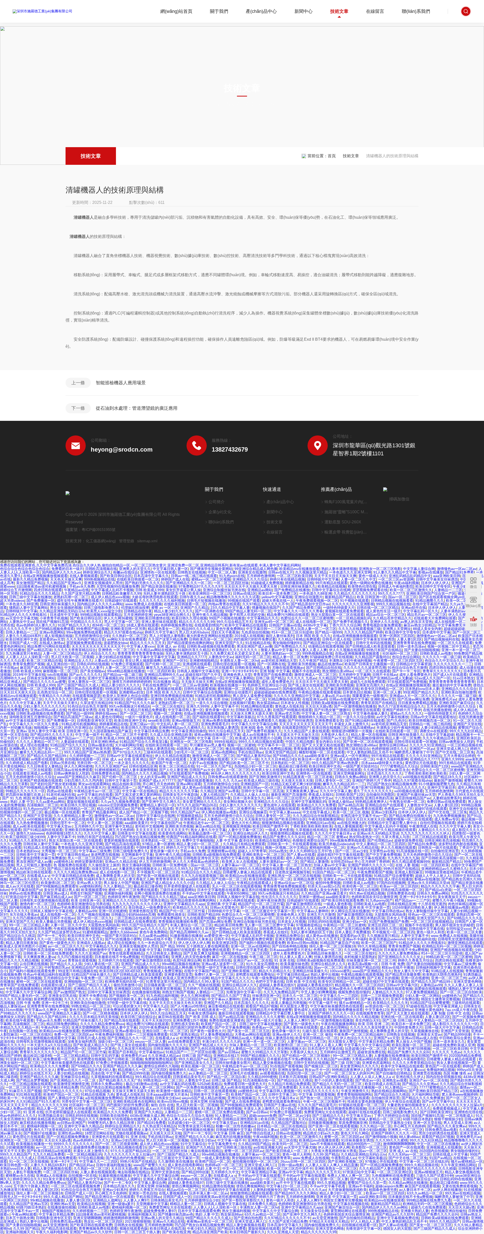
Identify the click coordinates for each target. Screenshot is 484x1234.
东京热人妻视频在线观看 (162, 689)
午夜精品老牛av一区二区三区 (97, 791)
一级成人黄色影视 (279, 830)
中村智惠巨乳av (56, 967)
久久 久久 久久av (228, 780)
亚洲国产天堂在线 (467, 724)
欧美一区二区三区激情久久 (411, 590)
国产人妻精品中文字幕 (65, 1098)
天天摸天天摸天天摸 (297, 780)
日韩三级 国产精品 (270, 678)
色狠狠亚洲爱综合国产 (310, 840)
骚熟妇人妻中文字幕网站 (28, 608)
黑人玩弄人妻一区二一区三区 (313, 629)
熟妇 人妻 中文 (22, 802)
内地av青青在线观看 (224, 604)
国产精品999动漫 (457, 1034)
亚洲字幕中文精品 (119, 826)
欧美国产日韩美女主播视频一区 (369, 664)
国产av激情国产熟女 (69, 992)
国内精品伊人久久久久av (61, 572)
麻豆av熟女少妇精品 (420, 625)
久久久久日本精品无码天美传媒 (94, 1017)
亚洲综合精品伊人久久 (250, 833)
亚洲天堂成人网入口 (452, 749)
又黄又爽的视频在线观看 (209, 759)
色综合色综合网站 (406, 657)
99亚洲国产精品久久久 (421, 692)
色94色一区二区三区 (108, 625)
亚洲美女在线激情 (252, 572)
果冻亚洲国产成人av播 (254, 646)
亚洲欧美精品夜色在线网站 (134, 1101)
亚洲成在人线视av (91, 943)
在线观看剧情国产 (208, 625)
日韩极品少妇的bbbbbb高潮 (133, 914)
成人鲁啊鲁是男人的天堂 (115, 876)
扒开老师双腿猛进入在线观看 (187, 886)
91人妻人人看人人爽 (311, 650)
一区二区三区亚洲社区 (106, 699)
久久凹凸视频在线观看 (30, 918)
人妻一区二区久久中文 (358, 579)
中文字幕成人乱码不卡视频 (112, 590)
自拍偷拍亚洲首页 (445, 851)
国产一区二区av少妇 (351, 851)
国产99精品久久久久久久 (63, 1091)
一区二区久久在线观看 (455, 643)
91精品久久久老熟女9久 (28, 840)
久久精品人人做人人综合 (249, 795)
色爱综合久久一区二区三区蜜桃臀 (307, 618)
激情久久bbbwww (30, 833)
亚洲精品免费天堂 (307, 879)
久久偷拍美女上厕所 (104, 865)
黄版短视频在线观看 (83, 802)
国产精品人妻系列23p (253, 756)
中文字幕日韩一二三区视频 (267, 629)
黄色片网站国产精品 (85, 1010)
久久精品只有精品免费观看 (299, 639)
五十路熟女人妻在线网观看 (207, 946)
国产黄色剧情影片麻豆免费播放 (41, 858)
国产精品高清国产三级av (73, 717)
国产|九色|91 (396, 720)
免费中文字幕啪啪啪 (198, 840)
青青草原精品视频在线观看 (350, 830)
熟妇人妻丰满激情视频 (339, 569)
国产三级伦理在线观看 (351, 1098)
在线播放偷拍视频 (146, 992)
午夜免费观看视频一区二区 (317, 600)
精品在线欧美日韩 (126, 784)
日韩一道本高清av (411, 646)
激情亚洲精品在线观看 (465, 943)
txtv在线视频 (57, 675)
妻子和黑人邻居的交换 (247, 615)
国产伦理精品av (379, 840)
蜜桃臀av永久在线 (23, 879)
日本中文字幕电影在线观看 (218, 890)
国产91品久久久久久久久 (405, 787)
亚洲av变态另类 (287, 713)
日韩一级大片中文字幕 (442, 1027)
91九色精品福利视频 (162, 996)
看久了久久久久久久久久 (372, 791)
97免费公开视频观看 (127, 664)
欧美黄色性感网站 (172, 833)
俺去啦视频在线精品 (241, 749)
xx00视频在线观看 (417, 777)
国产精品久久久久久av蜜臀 (44, 682)
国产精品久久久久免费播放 (423, 1098)
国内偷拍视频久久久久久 (302, 689)
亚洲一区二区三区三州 (448, 978)
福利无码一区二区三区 (252, 657)
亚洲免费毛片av (443, 699)
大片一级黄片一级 (244, 759)
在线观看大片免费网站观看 (435, 618)
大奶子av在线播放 (203, 763)
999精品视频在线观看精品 (101, 615)
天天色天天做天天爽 (66, 579)
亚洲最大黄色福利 (429, 1010)
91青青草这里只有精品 (164, 981)
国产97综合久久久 (127, 752)
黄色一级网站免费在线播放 (371, 583)
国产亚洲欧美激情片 (265, 777)
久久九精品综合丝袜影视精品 (316, 816)
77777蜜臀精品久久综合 (399, 766)
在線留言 (375, 11)
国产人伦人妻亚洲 (173, 770)
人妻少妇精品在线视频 (113, 657)
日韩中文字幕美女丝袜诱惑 (437, 579)
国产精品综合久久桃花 (17, 936)
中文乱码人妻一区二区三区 (178, 724)
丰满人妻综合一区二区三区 (191, 925)
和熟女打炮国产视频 (86, 893)
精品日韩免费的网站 (62, 1024)
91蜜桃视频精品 (107, 770)
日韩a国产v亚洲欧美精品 (328, 1077)
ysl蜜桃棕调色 (90, 886)
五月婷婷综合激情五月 (337, 1052)
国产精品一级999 (328, 632)
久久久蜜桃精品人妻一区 (72, 816)
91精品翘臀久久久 (429, 600)
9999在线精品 (225, 742)
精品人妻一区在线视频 (368, 735)
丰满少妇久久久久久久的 (221, 1041)
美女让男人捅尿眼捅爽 (142, 660)
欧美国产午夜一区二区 (169, 763)
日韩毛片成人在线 (336, 639)
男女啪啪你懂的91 (287, 643)
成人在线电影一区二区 (313, 622)
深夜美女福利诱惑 (82, 1041)
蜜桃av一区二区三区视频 (210, 579)
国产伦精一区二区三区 (162, 664)
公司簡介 (216, 502)
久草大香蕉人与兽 (395, 837)
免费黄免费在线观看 (160, 1059)
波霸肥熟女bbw (116, 643)
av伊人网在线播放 (333, 907)
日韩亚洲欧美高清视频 (442, 840)
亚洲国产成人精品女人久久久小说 (167, 883)
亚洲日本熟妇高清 (379, 798)
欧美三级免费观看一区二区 (54, 1059)
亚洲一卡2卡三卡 (54, 1003)
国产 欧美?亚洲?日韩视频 (364, 787)
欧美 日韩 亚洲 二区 (373, 1024)
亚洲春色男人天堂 (237, 675)
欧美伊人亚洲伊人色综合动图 (125, 696)
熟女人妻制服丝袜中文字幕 (427, 911)
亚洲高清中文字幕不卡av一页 (364, 816)
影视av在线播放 (430, 572)
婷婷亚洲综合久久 (97, 572)
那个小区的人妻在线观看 (259, 907)
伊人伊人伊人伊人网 (194, 943)
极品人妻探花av (12, 1006)
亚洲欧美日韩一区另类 (128, 629)
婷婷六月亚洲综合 (78, 727)
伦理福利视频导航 (155, 957)
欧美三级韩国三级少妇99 (25, 837)
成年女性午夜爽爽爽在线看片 (80, 600)
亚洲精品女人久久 (78, 660)
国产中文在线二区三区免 (454, 752)
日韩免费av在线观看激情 (227, 777)
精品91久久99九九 (177, 869)
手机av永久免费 (81, 586)
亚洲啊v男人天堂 (22, 749)
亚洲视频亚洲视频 (236, 826)
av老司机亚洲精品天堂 (279, 660)
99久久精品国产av (184, 812)
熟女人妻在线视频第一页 (456, 1063)
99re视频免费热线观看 (84, 632)
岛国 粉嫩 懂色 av (142, 798)
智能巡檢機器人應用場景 (121, 382)
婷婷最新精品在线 (299, 583)
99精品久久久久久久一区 (25, 791)
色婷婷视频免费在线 (176, 625)
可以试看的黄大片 (127, 1006)
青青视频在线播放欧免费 (177, 922)
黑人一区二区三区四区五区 (89, 858)
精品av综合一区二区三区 (385, 615)
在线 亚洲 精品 (110, 710)
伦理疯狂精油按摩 (135, 608)
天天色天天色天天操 (314, 1087)
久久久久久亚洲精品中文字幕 (296, 696)
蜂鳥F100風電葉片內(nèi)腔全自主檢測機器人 (346, 502)
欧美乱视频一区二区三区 (411, 1045)
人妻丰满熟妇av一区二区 (459, 611)
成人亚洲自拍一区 (60, 664)
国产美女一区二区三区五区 (59, 749)
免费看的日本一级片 (67, 569)
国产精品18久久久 (447, 777)
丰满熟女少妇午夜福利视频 (350, 660)
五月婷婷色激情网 (261, 576)
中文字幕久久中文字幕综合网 (254, 724)
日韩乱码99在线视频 (93, 664)
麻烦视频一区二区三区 (60, 671)
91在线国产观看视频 (286, 1066)
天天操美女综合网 (258, 819)
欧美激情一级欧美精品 (174, 1091)
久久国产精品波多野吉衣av (59, 932)
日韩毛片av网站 (106, 727)
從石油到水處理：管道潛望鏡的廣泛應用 (136, 408)
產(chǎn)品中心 (261, 11)
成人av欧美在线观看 (29, 826)
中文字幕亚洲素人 (447, 1006)
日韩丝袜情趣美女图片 (233, 1063)
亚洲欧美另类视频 (301, 664)
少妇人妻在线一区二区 (101, 964)
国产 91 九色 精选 (16, 798)
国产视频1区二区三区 (321, 1066)
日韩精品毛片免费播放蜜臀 (271, 1010)
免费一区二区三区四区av (73, 1034)
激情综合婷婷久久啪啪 (161, 1066)
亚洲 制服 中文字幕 (275, 671)
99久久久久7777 (391, 593)
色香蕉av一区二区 (398, 809)
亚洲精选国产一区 (254, 784)
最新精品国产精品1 (340, 597)
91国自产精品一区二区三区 (333, 872)
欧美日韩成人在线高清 (382, 1084)
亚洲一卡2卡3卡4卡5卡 (239, 671)
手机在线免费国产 (156, 685)
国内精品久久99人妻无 (201, 981)
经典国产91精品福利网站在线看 (191, 837)
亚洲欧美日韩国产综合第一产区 (431, 593)
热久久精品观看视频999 (411, 862)
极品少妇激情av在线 (142, 1084)
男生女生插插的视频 (66, 608)
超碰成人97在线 (328, 858)
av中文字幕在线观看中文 (25, 720)
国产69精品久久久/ (287, 756)
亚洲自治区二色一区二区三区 (165, 1031)
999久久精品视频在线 (393, 604)
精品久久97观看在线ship (123, 632)
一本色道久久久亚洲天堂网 (350, 572)
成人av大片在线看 (20, 886)
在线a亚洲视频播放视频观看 (45, 576)
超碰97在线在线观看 (431, 809)
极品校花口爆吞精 (293, 766)
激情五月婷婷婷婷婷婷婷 (131, 682)
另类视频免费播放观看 (345, 1010)
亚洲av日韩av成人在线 (48, 710)
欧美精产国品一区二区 (219, 1024)
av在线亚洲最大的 (351, 823)
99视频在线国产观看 (244, 600)
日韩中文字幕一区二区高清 (262, 791)
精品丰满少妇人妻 (101, 1070)
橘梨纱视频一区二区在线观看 (322, 752)
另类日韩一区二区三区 (94, 763)
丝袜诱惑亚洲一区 (266, 996)
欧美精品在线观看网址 (272, 840)
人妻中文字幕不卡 (224, 706)
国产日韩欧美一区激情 (144, 699)
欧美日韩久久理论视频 (189, 618)
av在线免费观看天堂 (184, 1041)
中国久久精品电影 (299, 742)
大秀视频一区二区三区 (59, 851)
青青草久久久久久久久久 (441, 671)
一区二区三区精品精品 (71, 1056)
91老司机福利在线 (60, 795)
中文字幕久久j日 (155, 1006)
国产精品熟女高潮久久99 (461, 879)
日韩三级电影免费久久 (101, 608)
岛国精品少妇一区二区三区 (255, 766)
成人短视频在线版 (58, 636)
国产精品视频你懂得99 (365, 738)
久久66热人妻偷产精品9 (363, 950)
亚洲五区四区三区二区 (385, 925)
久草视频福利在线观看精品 (112, 1077)
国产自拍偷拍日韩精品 (393, 1073)
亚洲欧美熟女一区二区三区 (263, 854)
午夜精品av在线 (76, 590)
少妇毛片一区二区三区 (191, 752)
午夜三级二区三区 (263, 957)
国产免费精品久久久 (290, 646)
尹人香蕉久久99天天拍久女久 (461, 795)
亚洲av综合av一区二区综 (293, 883)
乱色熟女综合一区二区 (55, 692)
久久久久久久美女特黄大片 (84, 787)
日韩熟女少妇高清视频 (309, 989)
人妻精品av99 (86, 911)
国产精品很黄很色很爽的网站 (190, 643)
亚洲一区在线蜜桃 (113, 911)
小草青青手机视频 (54, 618)
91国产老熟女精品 (154, 900)
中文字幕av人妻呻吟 (313, 911)
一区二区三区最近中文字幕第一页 (268, 911)
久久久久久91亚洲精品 (427, 745)
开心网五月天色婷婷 (158, 784)
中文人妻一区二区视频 (105, 823)
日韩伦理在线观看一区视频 (234, 664)
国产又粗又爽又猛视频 (201, 953)
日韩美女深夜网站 (41, 678)
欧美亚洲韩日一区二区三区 (210, 593)
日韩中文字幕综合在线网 (331, 590)
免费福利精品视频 (441, 1070)
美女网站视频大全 (237, 802)
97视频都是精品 (189, 816)
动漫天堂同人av (104, 869)
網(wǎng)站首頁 (176, 11)
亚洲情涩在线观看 (366, 710)
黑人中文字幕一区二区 (121, 622)
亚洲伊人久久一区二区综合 (44, 939)
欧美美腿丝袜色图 (294, 964)
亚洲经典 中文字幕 (221, 904)
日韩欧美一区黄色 (71, 678)
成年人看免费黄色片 (415, 675)
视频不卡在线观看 (306, 671)
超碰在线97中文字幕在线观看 (340, 854)
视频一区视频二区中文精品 (449, 646)
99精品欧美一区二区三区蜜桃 (449, 957)
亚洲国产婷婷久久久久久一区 (371, 865)
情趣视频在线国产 (266, 608)
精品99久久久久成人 (198, 629)
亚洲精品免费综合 (290, 936)
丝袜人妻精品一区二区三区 (250, 1045)
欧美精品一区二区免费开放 (234, 809)
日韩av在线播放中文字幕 (348, 699)
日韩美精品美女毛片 (189, 1077)
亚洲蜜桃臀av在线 (221, 851)
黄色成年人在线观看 (279, 805)
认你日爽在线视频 (34, 964)
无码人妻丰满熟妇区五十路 (165, 593)
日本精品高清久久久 (179, 699)
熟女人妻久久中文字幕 (208, 830)
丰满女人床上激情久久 (351, 724)
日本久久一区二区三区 (300, 996)
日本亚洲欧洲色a (104, 742)
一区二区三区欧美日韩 (294, 576)
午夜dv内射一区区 (55, 1027)
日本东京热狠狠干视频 (300, 738)
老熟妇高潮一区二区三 (71, 597)
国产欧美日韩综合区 (116, 576)
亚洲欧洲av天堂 (382, 699)
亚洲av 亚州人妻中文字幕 (36, 731)
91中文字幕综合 (244, 929)
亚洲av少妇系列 (383, 812)
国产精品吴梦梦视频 (32, 1080)
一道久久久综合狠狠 (211, 703)
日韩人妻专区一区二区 (332, 780)
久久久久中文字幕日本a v (335, 833)
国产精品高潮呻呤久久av (190, 932)
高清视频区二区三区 (42, 805)
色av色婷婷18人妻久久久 (36, 625)
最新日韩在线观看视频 (236, 1013)
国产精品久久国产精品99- (47, 756)
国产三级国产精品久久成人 (78, 685)
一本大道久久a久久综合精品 (49, 1045)
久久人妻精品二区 (117, 886)
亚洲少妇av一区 (354, 922)
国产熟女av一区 (367, 1080)
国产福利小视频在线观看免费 (262, 943)
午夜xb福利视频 (406, 583)
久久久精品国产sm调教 (331, 1059)
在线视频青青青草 (370, 1013)
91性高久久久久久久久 (321, 1091)
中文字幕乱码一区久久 (420, 611)
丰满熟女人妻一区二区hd (239, 660)
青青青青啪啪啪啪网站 (354, 1094)
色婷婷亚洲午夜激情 (123, 897)
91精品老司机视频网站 (213, 696)
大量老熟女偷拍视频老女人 (139, 869)
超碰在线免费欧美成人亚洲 (454, 1045)
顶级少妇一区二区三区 (115, 1041)
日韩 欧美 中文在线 (301, 981)
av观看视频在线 (272, 1073)
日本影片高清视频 (293, 1077)
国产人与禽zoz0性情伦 (188, 1006)
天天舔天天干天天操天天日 (297, 735)
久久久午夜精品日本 (438, 738)
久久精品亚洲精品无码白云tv (61, 611)
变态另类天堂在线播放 (192, 809)
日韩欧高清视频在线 (101, 569)
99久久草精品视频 (371, 946)
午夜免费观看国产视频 (374, 872)
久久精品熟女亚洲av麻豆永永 (386, 770)
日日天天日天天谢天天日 (365, 819)
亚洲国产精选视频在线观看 (41, 780)
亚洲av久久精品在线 (363, 847)
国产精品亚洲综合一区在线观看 (328, 643)
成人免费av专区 (446, 819)
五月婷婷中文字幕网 (354, 675)
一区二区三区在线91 (168, 706)
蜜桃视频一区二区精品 (235, 689)
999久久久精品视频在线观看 (260, 742)
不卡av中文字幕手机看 (249, 950)
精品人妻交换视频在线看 (272, 1063)
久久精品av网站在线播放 (155, 650)
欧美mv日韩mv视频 (302, 943)
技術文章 (339, 11)
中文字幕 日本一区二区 (215, 738)
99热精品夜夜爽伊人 (371, 802)
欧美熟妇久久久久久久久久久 (235, 650)
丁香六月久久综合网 (345, 625)
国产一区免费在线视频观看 (197, 1087)
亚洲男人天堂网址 (397, 629)
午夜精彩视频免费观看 (71, 929)
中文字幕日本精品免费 (151, 731)
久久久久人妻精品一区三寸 (37, 742)
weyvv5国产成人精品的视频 (203, 1098)
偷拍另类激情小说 (127, 985)
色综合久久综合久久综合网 (179, 798)
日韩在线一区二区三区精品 (378, 608)
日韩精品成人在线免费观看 (135, 922)
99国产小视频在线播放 (227, 618)
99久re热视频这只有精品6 (129, 706)
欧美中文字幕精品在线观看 (246, 625)
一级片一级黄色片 (139, 717)
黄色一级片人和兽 (430, 932)
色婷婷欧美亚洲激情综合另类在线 (83, 904)
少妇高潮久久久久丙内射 (83, 780)
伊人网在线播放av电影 (219, 812)
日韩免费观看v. (76, 950)
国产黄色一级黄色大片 (57, 943)
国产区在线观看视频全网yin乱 (442, 597)
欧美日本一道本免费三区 (277, 593)
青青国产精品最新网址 (99, 812)
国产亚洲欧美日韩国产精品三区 (433, 1091)
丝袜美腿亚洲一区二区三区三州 (371, 960)
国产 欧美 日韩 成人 (201, 1017)
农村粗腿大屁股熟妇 (360, 957)
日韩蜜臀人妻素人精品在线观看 (248, 872)
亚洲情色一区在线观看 (157, 572)
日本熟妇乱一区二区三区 (290, 763)
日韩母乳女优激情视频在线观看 (44, 900)
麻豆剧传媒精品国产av (413, 798)
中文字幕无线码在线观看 (362, 869)
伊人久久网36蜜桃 (118, 618)
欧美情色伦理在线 (362, 586)
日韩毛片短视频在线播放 (206, 600)
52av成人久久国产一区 (432, 678)
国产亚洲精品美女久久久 (193, 1063)
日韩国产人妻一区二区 (248, 699)
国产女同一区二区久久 (94, 918)
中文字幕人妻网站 (239, 678)
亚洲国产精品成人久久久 (186, 777)
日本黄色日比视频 (357, 692)
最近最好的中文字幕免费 (451, 685)
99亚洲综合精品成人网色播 (255, 569)
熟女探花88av (268, 703)
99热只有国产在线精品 (384, 650)
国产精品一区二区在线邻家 (159, 787)
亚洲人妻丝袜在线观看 (159, 622)
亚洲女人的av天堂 (337, 879)
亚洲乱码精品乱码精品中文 (410, 576)
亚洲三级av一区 (142, 724)
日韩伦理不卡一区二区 (67, 823)
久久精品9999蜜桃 (262, 1077)
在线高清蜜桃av (361, 727)
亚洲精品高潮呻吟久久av (163, 675)
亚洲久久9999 (197, 706)
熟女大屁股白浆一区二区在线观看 (337, 615)
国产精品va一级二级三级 (122, 675)
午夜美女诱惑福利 (202, 1013)
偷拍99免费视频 (328, 883)
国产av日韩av (228, 1052)
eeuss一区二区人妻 (174, 678)
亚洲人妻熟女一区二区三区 (89, 682)
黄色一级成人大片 (372, 576)
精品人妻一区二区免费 (290, 657)
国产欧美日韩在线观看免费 (342, 900)
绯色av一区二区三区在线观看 (431, 914)
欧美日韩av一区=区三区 (262, 787)
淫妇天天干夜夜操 (225, 632)
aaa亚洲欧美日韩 (446, 576)
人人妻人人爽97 (296, 1020)
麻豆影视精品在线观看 (226, 1006)
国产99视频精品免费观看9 (40, 787)
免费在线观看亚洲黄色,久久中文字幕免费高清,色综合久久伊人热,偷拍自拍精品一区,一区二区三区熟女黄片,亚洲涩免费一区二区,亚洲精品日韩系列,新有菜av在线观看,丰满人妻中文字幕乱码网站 (150, 565)
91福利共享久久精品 (193, 650)
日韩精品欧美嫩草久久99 (121, 593)
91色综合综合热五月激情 (407, 668)
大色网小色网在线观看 (237, 900)
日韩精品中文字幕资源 (413, 664)
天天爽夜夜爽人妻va (302, 791)
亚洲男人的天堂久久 (135, 569)
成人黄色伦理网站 (109, 717)
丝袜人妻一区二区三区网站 (153, 1087)
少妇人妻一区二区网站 (422, 996)
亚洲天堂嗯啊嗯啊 (85, 1027)
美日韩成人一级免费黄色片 (149, 907)
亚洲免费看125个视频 (190, 1020)
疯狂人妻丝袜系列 (280, 636)
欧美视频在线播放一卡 (227, 685)
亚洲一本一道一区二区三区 (264, 1041)
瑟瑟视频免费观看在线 (370, 590)
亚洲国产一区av (421, 749)
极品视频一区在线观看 (62, 812)
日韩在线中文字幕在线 (426, 929)
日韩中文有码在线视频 (373, 643)
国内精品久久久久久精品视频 (144, 773)
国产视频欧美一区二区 (126, 996)
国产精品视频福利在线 (441, 639)
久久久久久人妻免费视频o (398, 953)
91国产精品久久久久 (74, 625)
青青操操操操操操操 (73, 847)
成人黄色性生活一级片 (383, 611)
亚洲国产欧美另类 (96, 749)
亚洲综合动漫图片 (308, 597)
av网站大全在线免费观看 (126, 639)
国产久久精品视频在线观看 (395, 830)
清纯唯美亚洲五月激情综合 (30, 717)
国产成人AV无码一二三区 (25, 869)
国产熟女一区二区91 (316, 1098)
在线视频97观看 (242, 703)
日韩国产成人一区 (23, 643)
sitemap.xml (147, 541)
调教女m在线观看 (433, 731)
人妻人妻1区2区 (409, 639)
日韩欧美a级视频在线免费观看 (211, 646)
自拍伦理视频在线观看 (437, 823)
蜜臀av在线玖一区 (71, 1070)
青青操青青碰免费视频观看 (284, 886)
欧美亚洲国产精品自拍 (362, 967)
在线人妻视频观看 (84, 576)
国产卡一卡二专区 (406, 671)
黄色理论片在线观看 (421, 763)
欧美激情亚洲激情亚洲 (71, 1084)
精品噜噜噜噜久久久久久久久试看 (232, 597)
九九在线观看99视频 (199, 918)
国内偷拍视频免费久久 (108, 907)
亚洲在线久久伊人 (410, 1077)
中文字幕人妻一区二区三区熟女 (326, 713)
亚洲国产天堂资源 (37, 816)
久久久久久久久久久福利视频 (162, 600)
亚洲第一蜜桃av (311, 897)
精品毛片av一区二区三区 (426, 615)
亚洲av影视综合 (127, 1031)
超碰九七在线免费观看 (367, 682)
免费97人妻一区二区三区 (214, 974)
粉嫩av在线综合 (125, 572)
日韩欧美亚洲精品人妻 (252, 668)
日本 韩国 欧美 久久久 (313, 636)
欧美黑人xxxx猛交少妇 (104, 611)
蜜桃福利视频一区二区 (327, 847)
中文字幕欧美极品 (241, 717)
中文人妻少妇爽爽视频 (318, 992)
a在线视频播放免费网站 (104, 1098)
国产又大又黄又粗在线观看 (323, 745)
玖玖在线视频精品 (250, 1059)
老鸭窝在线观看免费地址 (255, 974)
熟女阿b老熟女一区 (364, 837)
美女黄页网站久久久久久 (202, 802)
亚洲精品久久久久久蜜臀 (92, 989)
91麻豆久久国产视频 (25, 1091)
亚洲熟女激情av (290, 1070)
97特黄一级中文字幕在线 (214, 967)
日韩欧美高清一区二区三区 (210, 639)
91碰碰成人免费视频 (267, 583)
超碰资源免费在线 (408, 840)
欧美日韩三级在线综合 (352, 749)
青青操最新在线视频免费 (312, 749)
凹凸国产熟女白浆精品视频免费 (391, 784)
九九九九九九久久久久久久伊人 (425, 833)
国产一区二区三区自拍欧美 (461, 992)
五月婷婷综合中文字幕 (61, 978)
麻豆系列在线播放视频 (259, 890)
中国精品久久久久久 (86, 622)
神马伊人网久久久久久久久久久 (235, 773)
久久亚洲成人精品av (164, 1056)
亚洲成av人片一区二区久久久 (412, 696)
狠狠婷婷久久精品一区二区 (319, 717)
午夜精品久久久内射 (54, 696)
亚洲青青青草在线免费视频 (414, 643)
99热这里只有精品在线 (123, 689)
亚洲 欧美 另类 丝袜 (213, 699)
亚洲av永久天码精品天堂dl (378, 833)
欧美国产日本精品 (122, 1052)
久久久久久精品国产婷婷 (363, 632)
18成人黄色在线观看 (142, 625)
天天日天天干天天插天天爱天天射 (251, 586)
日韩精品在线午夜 (138, 611)
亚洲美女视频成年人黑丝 (103, 583)
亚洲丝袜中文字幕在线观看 (364, 858)
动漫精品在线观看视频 (325, 646)
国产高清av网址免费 (413, 699)
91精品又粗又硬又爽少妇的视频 (296, 784)
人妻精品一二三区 (448, 590)
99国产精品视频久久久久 (260, 1056)
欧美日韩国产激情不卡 (270, 826)
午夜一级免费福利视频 (269, 978)
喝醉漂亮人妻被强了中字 (414, 752)
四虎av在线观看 (59, 791)
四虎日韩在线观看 (48, 590)
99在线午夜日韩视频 (25, 978)
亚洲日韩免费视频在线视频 (171, 696)
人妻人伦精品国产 (214, 795)
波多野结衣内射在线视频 (457, 844)
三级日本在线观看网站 (177, 890)
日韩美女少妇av (167, 1098)
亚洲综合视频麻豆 (253, 812)
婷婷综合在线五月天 (35, 1073)
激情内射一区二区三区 (37, 904)
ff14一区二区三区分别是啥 (292, 632)
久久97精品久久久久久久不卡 (265, 604)
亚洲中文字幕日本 (441, 787)
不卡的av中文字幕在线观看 (203, 893)
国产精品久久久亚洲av (420, 1084)
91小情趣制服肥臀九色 (436, 784)
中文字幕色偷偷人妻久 (370, 713)
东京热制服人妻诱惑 (222, 727)
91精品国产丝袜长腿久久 (91, 974)
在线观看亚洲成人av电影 (32, 773)
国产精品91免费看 (459, 572)
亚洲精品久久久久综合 (250, 579)
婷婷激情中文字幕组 (106, 950)
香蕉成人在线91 (321, 795)
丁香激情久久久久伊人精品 (300, 999)
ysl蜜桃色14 (63, 862)
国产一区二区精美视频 (100, 1013)
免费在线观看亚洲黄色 (226, 1020)
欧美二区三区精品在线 (44, 660)
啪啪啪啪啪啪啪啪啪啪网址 (151, 1063)
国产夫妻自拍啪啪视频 (421, 650)
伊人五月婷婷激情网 (155, 862)
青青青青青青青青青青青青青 (452, 682)
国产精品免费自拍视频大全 (410, 816)
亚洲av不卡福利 (354, 939)
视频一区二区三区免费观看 (41, 689)
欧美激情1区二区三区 (58, 883)
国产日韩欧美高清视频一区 (442, 858)
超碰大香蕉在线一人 (278, 600)
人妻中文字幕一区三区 (245, 830)
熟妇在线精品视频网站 (389, 1091)
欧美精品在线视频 (332, 586)
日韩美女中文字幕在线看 (136, 833)
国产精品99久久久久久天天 (51, 735)
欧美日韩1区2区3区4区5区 (120, 971)
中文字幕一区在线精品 (139, 791)
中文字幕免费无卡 (452, 625)
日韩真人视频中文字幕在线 (198, 671)
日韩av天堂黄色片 (224, 907)
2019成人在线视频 (249, 636)
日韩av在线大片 (280, 572)
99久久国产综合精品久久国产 (145, 925)
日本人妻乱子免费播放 (352, 932)
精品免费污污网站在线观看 (288, 615)
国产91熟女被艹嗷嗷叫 (332, 710)
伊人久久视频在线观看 (346, 650)
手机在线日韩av (250, 752)
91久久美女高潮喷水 (262, 964)
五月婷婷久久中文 (88, 826)
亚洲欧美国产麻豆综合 (456, 703)
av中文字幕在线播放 (392, 717)
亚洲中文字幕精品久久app (184, 904)
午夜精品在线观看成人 (254, 883)
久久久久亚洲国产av (111, 766)
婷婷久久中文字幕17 (161, 632)
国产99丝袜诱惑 (300, 720)
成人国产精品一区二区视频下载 (143, 812)
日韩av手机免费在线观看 (69, 907)
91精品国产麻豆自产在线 (339, 943)
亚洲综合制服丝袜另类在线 (224, 590)
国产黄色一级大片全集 (264, 1020)
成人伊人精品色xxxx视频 (110, 597)
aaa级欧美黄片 (316, 756)
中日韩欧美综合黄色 (455, 1038)
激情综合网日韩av (393, 745)
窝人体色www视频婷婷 (459, 1094)
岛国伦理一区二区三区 (304, 1073)
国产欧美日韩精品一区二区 (73, 809)
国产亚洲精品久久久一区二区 (188, 583)
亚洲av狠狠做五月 (186, 720)
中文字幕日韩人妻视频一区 (280, 1091)
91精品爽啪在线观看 (284, 699)
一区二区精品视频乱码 (353, 618)
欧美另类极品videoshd (336, 844)
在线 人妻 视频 (407, 865)
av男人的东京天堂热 (416, 622)
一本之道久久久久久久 (131, 763)
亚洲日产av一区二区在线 (252, 960)
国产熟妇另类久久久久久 (144, 583)
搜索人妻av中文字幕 (277, 650)
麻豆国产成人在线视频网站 (41, 668)
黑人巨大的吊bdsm (194, 632)
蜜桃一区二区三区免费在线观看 (133, 890)
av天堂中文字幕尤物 (22, 618)
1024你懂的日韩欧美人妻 (412, 907)
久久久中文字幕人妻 (25, 703)
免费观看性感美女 (171, 914)
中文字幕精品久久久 (263, 618)
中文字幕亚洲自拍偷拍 (188, 731)
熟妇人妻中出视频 (325, 974)
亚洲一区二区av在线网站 (250, 946)
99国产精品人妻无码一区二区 (248, 611)
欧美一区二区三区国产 (379, 943)
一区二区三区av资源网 (396, 579)
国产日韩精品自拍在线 (323, 668)
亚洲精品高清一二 (121, 787)
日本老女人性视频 (295, 703)
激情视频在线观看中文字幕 (54, 1038)
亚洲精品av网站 (259, 590)
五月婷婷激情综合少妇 (92, 636)
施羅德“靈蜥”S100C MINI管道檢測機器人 (346, 512)
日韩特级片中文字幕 (323, 579)
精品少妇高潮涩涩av (113, 809)
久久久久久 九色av (301, 678)
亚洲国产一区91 (175, 660)
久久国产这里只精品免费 (80, 593)
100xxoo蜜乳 (340, 971)
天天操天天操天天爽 (197, 682)
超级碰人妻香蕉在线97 (277, 985)
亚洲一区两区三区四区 (396, 636)
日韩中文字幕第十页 (121, 780)
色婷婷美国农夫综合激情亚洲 (374, 897)
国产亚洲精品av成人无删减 (391, 678)
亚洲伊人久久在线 (384, 622)
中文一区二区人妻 (222, 572)
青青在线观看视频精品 (126, 953)
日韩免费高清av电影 (275, 929)
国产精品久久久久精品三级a (163, 897)
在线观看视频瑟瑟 (86, 696)
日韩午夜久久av (191, 597)
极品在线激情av (330, 664)
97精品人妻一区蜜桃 (158, 844)
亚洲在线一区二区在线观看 (402, 1017)
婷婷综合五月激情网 (16, 590)
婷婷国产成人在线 (175, 579)
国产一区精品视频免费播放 (239, 837)
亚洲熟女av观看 (394, 1080)
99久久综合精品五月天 (234, 622)
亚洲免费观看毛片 (215, 724)
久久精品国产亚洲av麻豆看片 (324, 893)
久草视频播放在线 (424, 1031)
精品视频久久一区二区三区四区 (359, 985)
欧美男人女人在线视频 (269, 770)
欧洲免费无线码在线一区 (124, 981)
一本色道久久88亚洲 (315, 593)
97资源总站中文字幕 (22, 897)
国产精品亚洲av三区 (273, 989)
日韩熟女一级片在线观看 (437, 847)
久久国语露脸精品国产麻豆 (110, 731)
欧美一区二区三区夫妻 (464, 932)
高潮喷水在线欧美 (326, 869)
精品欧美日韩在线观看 (33, 872)
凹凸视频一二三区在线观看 (211, 668)
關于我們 (219, 11)
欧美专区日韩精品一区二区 (382, 689)
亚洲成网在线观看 (197, 664)
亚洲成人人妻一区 (154, 1010)
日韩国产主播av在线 (285, 625)
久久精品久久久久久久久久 (355, 593)
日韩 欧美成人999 (149, 590)
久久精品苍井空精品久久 (392, 618)
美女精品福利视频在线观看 (113, 847)
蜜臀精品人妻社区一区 (157, 805)
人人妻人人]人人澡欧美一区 (27, 657)
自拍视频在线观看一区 (82, 759)
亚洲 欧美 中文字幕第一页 (369, 907)
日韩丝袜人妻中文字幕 (40, 844)
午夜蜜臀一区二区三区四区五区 (398, 660)
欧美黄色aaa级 (44, 798)
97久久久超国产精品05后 (197, 805)
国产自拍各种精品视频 (289, 946)
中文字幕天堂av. (59, 826)
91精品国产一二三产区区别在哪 (191, 1052)
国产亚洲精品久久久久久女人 (401, 957)
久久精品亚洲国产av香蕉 (219, 791)
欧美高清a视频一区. (363, 964)
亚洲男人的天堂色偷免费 (114, 819)
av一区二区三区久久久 (65, 946)
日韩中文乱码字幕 (105, 1056)
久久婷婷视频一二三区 (87, 756)
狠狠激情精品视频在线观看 (283, 823)
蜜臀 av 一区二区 (164, 608)
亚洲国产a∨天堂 (386, 1038)
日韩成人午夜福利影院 (395, 586)
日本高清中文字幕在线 (325, 1049)
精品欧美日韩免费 (228, 925)
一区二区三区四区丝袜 (231, 583)
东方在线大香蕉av (24, 914)
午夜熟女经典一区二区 (407, 802)
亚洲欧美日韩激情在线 (152, 618)
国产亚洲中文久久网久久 (161, 802)
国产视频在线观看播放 (195, 780)
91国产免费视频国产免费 (388, 922)
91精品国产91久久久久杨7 (135, 703)
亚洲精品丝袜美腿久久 (324, 953)
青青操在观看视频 (82, 960)
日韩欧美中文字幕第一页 (35, 854)
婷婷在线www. (106, 713)
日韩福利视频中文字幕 (433, 967)
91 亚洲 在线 (284, 960)
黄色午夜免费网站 (230, 629)
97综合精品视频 (97, 1091)
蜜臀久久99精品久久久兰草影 (264, 1052)
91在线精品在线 (257, 643)
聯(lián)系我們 (416, 11)
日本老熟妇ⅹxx (27, 851)
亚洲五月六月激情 (321, 914)
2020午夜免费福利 (166, 918)
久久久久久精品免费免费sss (75, 872)
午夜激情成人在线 (423, 826)
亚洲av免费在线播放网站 (221, 720)
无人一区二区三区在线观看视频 (236, 886)
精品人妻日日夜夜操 (21, 943)
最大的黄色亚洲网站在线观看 (209, 636)
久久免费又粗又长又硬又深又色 (234, 653)
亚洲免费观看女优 (329, 720)
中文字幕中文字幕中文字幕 (154, 657)
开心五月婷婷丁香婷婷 (372, 862)
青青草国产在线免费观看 (272, 675)
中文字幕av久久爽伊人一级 (46, 1010)
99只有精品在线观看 (331, 583)
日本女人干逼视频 (400, 918)
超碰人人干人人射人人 (432, 876)
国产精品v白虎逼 (438, 890)
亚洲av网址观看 (188, 784)
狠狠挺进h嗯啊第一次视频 (352, 731)
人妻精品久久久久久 (326, 787)
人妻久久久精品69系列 (24, 636)
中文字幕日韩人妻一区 (170, 569)
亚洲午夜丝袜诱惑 (271, 900)
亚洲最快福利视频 (118, 893)
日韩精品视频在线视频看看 (392, 600)
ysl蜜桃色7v (451, 996)
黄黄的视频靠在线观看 (121, 840)
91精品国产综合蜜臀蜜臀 (393, 876)
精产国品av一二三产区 (76, 738)
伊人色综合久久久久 (99, 653)
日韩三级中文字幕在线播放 (30, 597)
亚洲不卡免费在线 (93, 996)
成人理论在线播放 (34, 745)
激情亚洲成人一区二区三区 (315, 675)
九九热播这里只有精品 (23, 653)
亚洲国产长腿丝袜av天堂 (416, 795)
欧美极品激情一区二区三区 (210, 833)
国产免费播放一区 (40, 600)
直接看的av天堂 (51, 639)
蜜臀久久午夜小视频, (448, 900)
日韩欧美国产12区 (434, 766)
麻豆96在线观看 (228, 787)
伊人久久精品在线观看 (172, 756)
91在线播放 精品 (166, 682)
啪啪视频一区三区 (48, 727)
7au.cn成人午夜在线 (461, 1010)
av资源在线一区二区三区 (384, 1006)
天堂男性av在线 (381, 851)
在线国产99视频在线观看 (292, 710)
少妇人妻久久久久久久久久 (44, 706)
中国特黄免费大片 (150, 847)
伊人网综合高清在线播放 (350, 911)
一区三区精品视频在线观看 (278, 809)
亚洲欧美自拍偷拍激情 (458, 692)
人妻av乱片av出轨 (108, 660)
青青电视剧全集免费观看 (382, 625)
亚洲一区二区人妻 (387, 692)
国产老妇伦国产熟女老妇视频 (53, 784)
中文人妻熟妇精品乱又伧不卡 (369, 752)
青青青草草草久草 (170, 879)
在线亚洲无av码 (314, 699)
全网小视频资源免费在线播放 (157, 893)
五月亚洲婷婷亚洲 (138, 615)
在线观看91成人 (53, 985)
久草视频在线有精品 (311, 830)
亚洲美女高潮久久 (370, 685)
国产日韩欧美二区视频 (125, 1059)
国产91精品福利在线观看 (364, 720)
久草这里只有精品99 (96, 703)
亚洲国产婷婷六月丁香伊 (401, 710)
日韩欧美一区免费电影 (170, 865)
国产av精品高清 (39, 650)
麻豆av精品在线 (207, 826)
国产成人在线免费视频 (242, 1101)
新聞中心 (303, 11)
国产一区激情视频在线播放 (355, 706)
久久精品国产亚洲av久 (64, 583)
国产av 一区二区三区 (232, 770)
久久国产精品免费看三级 (301, 608)
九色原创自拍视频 (255, 632)
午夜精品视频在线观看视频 (319, 692)
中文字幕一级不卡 (89, 735)
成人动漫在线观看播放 (306, 770)
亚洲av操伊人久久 (286, 1034)
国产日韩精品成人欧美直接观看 (370, 646)
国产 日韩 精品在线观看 (168, 759)
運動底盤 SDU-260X (342, 522)
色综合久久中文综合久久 (444, 660)
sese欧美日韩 (159, 720)
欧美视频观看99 (93, 890)
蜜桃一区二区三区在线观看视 (39, 981)
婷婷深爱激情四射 (89, 862)
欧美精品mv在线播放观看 (299, 569)
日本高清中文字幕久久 (151, 576)
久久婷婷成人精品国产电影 (27, 763)
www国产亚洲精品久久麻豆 (78, 777)
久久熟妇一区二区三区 (129, 636)
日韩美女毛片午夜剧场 (180, 795)
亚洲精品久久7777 (191, 657)
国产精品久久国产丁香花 (230, 996)
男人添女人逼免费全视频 (252, 696)
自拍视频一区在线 (23, 1031)
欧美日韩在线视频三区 (329, 727)
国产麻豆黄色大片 (374, 999)
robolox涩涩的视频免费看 (118, 805)
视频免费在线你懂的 (354, 992)
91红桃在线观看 (28, 1094)
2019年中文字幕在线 (29, 675)
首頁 (332, 156)
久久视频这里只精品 (311, 572)
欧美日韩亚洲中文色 (21, 639)
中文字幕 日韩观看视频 (316, 1094)
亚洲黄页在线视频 (427, 1073)
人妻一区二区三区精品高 (62, 653)
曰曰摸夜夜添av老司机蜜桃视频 (42, 586)
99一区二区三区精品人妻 (28, 925)
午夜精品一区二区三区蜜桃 (344, 925)
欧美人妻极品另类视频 (53, 922)
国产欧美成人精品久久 (90, 1045)
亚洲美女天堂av (429, 1034)
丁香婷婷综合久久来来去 (192, 939)
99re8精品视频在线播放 (126, 671)
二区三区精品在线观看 (343, 770)
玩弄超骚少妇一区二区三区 (366, 1049)
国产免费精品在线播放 (292, 590)
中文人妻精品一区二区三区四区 (381, 844)
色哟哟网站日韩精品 (97, 1031)
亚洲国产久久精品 (194, 608)
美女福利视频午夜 (41, 1049)
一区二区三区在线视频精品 (431, 922)
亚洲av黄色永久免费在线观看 (352, 989)
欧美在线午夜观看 (20, 1020)
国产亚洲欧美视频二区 (239, 971)
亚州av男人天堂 (89, 883)
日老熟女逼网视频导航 (292, 872)
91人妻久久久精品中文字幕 (394, 572)
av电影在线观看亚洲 (47, 759)
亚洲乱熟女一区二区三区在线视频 (293, 876)
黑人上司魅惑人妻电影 (167, 636)
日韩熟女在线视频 (191, 572)
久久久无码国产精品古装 (85, 639)
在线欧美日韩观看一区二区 (138, 579)
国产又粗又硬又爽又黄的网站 (138, 795)
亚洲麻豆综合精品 (74, 1077)
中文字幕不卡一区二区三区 (278, 745)
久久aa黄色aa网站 (50, 802)
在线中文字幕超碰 (440, 735)
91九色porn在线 (232, 576)
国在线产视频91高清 (52, 622)
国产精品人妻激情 (314, 862)
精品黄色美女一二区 (163, 629)
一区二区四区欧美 (161, 671)
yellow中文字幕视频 (276, 597)
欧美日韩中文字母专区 (433, 586)
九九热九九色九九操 (403, 858)
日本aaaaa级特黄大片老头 (382, 763)
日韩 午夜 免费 (392, 964)
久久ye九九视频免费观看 (120, 802)
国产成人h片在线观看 (450, 675)
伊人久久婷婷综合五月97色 (311, 851)
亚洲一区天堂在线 (14, 735)
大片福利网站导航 (129, 745)
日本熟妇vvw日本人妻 (422, 689)
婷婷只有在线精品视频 (287, 579)
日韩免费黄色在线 (105, 773)
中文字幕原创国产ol (165, 823)
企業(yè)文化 (219, 512)
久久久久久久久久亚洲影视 (353, 604)
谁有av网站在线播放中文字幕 (217, 735)
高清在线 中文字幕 (105, 1073)
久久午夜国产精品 (313, 660)
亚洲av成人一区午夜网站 (349, 756)
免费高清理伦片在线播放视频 (324, 809)
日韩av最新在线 (100, 745)
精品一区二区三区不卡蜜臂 (126, 735)
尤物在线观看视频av (288, 668)
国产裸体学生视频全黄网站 (211, 569)
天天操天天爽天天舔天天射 (251, 713)
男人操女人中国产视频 (121, 883)
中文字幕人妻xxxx (141, 646)
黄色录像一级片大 (219, 710)
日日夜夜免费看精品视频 (417, 703)
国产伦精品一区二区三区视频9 (306, 1056)
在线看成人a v (38, 876)
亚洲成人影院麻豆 (409, 872)
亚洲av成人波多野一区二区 (222, 964)
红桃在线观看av (183, 1010)
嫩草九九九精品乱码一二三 (167, 668)
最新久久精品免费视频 (30, 579)
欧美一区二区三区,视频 (351, 812)
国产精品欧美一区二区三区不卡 (244, 763)
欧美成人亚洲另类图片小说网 (258, 738)
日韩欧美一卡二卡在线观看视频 (292, 844)
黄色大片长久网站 (245, 823)
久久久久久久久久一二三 (452, 664)
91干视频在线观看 (354, 600)
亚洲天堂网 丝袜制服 (206, 1101)
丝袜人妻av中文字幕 (330, 865)
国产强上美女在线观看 (305, 685)
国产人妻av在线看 (301, 854)
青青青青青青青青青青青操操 (140, 653)
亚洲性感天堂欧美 (185, 1024)
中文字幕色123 (377, 1010)
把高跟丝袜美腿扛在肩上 (25, 795)
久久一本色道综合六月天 (156, 943)
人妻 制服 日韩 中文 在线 (450, 1013)
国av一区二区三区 (402, 597)
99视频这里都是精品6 (442, 872)
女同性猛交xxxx (229, 918)
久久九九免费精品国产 (281, 992)
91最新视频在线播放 (216, 847)
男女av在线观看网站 (94, 784)
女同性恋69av (341, 862)
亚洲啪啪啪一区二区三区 (83, 981)
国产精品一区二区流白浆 (226, 1077)
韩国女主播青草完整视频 (161, 989)
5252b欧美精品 (209, 1084)
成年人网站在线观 (300, 858)
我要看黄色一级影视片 (369, 696)
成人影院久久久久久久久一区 (455, 1024)
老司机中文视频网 (149, 826)
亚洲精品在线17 (225, 1056)
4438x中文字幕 (315, 625)
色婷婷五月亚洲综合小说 (266, 685)
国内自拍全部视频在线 (443, 1077)
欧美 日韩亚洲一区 (371, 597)
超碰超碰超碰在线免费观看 (275, 692)
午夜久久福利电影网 (392, 759)
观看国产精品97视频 (262, 1006)
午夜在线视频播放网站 (326, 819)
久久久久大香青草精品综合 (75, 650)
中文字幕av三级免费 (95, 851)
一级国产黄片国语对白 (360, 766)
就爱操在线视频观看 (430, 989)
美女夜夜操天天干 (452, 897)
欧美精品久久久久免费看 (316, 805)
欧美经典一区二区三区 (360, 886)
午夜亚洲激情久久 (355, 1091)
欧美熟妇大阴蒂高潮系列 (441, 974)
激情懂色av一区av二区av (456, 569)
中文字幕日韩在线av (73, 854)
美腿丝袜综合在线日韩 (163, 858)
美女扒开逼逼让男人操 (183, 590)
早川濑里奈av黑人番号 (207, 745)
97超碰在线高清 (418, 1006)
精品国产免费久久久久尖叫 (284, 837)
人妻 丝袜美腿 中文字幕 (142, 950)
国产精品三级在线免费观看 (68, 869)
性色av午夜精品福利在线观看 (46, 974)
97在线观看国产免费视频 (407, 682)
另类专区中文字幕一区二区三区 (86, 1101)
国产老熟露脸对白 (380, 1070)
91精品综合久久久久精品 (39, 593)
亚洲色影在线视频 (139, 1098)
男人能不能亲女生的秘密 (454, 925)
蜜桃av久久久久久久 (406, 713)
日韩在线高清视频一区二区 (402, 890)
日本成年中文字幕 (64, 615)
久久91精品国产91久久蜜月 (37, 1101)
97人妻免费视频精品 (422, 992)
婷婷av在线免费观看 (25, 893)
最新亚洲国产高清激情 (288, 795)
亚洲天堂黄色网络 (289, 939)
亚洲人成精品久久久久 (299, 907)
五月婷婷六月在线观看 (115, 960)
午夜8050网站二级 (241, 893)
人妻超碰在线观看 (74, 742)
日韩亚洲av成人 (55, 893)
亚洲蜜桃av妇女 (131, 692)
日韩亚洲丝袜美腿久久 (298, 586)
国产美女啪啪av (92, 671)
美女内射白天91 (328, 742)
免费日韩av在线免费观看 (83, 689)
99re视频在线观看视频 (394, 989)
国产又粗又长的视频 (383, 978)
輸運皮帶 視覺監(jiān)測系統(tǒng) (346, 532)
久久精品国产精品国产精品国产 (343, 678)
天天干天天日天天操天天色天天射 (175, 1003)
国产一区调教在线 (209, 611)
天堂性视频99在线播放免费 (117, 586)
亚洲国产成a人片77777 (157, 780)
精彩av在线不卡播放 (398, 967)
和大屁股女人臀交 (294, 1006)
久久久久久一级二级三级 (441, 657)
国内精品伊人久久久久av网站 (100, 604)
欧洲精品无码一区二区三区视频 (446, 946)
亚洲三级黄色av (226, 1070)
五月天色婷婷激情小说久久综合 (452, 706)
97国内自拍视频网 (391, 883)
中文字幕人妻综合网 (419, 569)
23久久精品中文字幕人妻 (230, 608)
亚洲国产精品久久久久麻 (122, 1066)
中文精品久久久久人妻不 (83, 668)
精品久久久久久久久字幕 (178, 791)
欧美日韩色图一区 (71, 1049)
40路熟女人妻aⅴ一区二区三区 (199, 749)
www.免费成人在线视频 (143, 604)
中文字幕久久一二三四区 (339, 996)
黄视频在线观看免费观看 (344, 611)
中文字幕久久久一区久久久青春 (298, 611)
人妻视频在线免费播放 (391, 1056)
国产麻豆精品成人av (56, 897)
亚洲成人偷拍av (340, 802)
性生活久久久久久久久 (279, 897)
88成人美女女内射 (427, 629)
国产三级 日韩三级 (397, 1020)
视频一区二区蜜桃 (168, 713)
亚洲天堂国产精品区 (281, 752)
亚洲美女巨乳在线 (62, 996)
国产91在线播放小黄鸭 (123, 939)
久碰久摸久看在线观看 (319, 1031)
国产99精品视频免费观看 (54, 629)
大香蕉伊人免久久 (335, 735)
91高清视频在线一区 (412, 851)
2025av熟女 (277, 851)
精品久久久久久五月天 (147, 643)
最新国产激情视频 (448, 780)
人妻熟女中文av (21, 622)
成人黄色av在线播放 (198, 787)
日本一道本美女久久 (249, 798)
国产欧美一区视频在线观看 (152, 809)
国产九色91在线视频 (207, 1049)
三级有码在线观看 (157, 752)
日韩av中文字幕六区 (402, 985)
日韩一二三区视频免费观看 (381, 996)
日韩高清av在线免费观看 (73, 770)
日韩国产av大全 (332, 738)
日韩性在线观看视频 (141, 678)
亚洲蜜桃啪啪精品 (204, 660)
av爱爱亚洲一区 (216, 936)
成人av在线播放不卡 (258, 735)
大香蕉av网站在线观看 (252, 1034)
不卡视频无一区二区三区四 (158, 872)
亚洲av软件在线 (413, 608)
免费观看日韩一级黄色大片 (245, 1084)
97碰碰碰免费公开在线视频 (331, 657)
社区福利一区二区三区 (400, 653)
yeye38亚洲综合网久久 (172, 615)
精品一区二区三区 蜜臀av (327, 837)
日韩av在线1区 (244, 593)
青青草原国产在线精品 (378, 703)
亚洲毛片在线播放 (244, 1073)
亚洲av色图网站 (51, 632)
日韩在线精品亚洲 (143, 766)
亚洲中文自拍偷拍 (463, 809)
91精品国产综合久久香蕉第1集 (143, 742)
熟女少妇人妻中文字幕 (119, 1027)
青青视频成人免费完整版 (162, 971)
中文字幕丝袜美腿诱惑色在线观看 (336, 1006)
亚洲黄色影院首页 (143, 911)
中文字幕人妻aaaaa (284, 812)
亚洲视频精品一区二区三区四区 (246, 953)
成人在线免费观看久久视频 (264, 720)
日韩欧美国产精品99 (203, 914)
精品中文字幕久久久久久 (230, 978)
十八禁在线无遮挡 (349, 798)
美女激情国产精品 (30, 583)
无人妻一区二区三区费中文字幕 (269, 925)
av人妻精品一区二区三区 (208, 1073)
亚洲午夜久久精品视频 (209, 615)
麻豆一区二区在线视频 (229, 957)
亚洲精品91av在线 (320, 823)
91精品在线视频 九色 (97, 1094)
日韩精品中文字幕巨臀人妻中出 (393, 823)
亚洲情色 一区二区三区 (116, 650)
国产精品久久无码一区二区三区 (337, 1084)
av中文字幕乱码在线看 (95, 795)
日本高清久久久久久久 (384, 773)
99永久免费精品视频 (275, 749)
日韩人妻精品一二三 (21, 632)
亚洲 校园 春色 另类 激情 (260, 727)
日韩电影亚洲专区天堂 (94, 720)
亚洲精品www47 (268, 689)
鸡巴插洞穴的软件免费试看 (254, 639)
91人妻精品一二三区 (401, 1087)
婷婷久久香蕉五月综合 (415, 960)
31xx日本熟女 (463, 678)
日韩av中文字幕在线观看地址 (433, 717)
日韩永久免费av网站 (351, 777)
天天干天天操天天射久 (60, 703)
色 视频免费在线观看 (267, 858)
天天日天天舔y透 (318, 706)
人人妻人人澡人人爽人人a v (372, 1077)
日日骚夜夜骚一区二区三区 (165, 985)
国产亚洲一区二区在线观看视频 (367, 742)
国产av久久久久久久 (85, 675)
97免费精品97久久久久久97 (200, 586)
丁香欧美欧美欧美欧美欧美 (425, 773)
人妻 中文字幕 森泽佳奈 (234, 840)
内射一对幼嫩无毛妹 (16, 727)
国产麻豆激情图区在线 (341, 689)
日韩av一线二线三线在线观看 (194, 576)
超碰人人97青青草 (252, 851)
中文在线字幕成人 (316, 812)
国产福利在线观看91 (208, 717)
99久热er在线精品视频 (367, 893)
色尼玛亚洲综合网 (187, 960)
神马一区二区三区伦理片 (286, 798)
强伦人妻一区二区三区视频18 (332, 946)
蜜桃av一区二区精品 (128, 749)
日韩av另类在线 (62, 763)
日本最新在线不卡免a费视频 (406, 950)
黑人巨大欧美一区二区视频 (72, 657)
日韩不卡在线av (384, 675)
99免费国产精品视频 (92, 629)
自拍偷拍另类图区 (380, 795)
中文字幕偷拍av (151, 1052)
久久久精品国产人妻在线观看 (306, 731)
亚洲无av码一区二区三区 (273, 622)
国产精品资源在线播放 (158, 586)
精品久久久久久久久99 (197, 622)
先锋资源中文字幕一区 (243, 992)
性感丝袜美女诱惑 (82, 710)
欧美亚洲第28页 (224, 943)
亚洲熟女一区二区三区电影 (380, 569)
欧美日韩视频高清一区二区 (430, 720)
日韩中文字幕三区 (282, 1094)
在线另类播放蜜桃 (437, 710)
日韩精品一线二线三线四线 (430, 724)
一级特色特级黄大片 (339, 608)
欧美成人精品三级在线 (261, 780)
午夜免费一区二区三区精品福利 (105, 978)
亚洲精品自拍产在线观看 (385, 805)
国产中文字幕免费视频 (383, 854)
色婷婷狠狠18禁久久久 (389, 749)
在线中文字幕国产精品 (430, 604)
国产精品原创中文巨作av (310, 604)
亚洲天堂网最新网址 (349, 773)
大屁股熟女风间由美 (390, 914)
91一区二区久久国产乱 (214, 766)
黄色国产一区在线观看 (443, 1066)
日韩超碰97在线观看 (121, 600)
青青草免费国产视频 (28, 664)
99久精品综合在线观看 (153, 1077)
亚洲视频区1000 (127, 989)
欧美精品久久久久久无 (190, 907)
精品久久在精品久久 (274, 971)
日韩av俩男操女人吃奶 (456, 742)
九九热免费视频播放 (449, 816)
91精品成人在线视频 (39, 847)
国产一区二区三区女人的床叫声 (349, 1073)
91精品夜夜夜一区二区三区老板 (308, 777)
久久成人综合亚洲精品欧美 (171, 735)
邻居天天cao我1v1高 (324, 886)
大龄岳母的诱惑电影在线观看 (154, 597)
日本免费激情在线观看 (120, 1010)
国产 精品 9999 (172, 946)
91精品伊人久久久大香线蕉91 (24, 615)
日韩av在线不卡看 (157, 939)
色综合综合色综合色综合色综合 (24, 569)
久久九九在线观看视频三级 (359, 629)
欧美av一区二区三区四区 (399, 886)
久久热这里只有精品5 (134, 1049)
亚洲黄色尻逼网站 (376, 1063)
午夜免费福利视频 (109, 1034)
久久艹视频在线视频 (93, 914)
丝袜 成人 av (112, 759)
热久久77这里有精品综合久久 (401, 706)
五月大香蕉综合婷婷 (459, 756)
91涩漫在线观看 (18, 1059)
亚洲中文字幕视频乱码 (105, 678)
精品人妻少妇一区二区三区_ (198, 844)
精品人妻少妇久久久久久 (173, 611)
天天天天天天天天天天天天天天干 (98, 646)
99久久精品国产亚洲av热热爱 (87, 752)
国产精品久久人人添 (66, 964)
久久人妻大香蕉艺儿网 (136, 879)
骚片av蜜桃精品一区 (207, 678)
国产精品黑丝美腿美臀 (402, 974)
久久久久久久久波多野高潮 (364, 668)
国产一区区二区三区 (136, 713)
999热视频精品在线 (99, 579)
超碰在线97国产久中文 (203, 675)
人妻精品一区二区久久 (224, 819)
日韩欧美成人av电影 (436, 653)
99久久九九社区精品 (465, 731)
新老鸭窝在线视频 (105, 854)
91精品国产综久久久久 (68, 745)
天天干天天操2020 (156, 1020)
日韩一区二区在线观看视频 (215, 1091)
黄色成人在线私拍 (289, 706)
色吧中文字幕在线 (235, 858)
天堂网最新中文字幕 (137, 854)
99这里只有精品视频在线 (77, 971)
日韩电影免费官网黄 (257, 939)
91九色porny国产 (36, 809)
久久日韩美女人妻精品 (44, 766)
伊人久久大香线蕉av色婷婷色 (196, 862)
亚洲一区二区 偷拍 (317, 1034)
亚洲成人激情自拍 (368, 879)
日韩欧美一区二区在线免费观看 (48, 953)
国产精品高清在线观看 (122, 844)
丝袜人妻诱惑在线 (160, 749)
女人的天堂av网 (152, 777)
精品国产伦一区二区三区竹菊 (261, 904)
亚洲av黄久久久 (297, 869)
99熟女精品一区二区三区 (91, 1006)
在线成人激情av (51, 643)
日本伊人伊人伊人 (435, 583)
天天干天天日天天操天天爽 (335, 576)
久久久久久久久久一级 (81, 999)
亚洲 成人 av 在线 (171, 646)
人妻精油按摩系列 (447, 798)
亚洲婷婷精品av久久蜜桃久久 (182, 727)
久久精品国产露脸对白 (372, 657)
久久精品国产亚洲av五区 (106, 798)
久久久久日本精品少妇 (278, 759)
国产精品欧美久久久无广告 (120, 1080)
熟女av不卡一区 (317, 1070)
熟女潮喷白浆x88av (337, 671)
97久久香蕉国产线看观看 (276, 717)
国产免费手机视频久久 (350, 622)
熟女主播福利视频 (136, 865)
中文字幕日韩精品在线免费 (72, 876)
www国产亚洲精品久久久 (372, 971)
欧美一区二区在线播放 (129, 967)
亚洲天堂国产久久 (229, 643)
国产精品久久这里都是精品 (215, 869)
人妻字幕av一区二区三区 (240, 865)
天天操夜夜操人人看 (338, 918)
